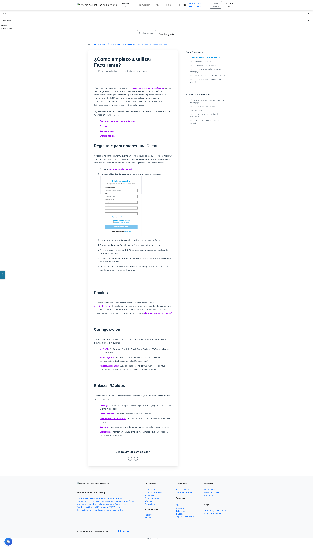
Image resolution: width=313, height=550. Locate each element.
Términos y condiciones (215, 510)
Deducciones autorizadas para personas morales (100, 510)
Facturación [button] (145, 4)
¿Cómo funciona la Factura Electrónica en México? (206, 80)
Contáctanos (195, 3)
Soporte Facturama (185, 516)
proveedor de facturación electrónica (146, 88)
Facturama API (182, 489)
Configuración (107, 131)
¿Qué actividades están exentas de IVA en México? (100, 498)
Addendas (149, 495)
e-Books (179, 513)
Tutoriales (180, 511)
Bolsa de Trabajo (212, 492)
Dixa (165, 539)
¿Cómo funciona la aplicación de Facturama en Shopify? (207, 70)
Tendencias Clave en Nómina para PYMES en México (101, 507)
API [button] (158, 4)
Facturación (150, 489)
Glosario (180, 508)
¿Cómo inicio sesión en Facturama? (203, 65)
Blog (178, 505)
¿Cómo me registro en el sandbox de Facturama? (204, 115)
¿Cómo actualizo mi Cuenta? (201, 61)
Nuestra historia (211, 489)
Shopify (148, 514)
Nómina (148, 501)
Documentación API (185, 492)
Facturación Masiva (153, 492)
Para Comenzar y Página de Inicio (106, 44)
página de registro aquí (120, 169)
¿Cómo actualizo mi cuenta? (158, 313)
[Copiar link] (174, 54)
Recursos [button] (169, 4)
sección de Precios (102, 306)
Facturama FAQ (196, 110)
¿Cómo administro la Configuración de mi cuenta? (206, 121)
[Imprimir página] (171, 54)
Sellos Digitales (107, 357)
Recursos (7, 20)
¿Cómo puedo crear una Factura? (203, 106)
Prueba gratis (125, 5)
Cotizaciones (150, 504)
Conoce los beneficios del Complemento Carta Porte (101, 504)
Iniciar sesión (216, 5)
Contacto (208, 495)
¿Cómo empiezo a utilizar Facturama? (153, 44)
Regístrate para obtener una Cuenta (117, 121)
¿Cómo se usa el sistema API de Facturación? (207, 75)
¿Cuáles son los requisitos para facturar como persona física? (105, 501)
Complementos (152, 498)
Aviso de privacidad (213, 513)
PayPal (148, 517)
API (4, 13)
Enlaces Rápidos (107, 135)
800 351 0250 (195, 6)
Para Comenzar (129, 44)
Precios (182, 4)
